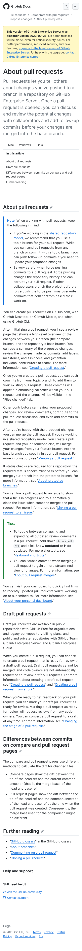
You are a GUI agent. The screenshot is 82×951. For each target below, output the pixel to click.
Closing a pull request (27, 858)
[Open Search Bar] (66, 6)
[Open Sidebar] (5, 17)
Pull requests (18, 14)
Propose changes (21, 19)
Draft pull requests (24, 614)
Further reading (21, 831)
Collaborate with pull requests (49, 14)
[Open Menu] (75, 6)
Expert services (25, 936)
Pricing (7, 936)
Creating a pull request (47, 368)
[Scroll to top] (73, 942)
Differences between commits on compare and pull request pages (37, 745)
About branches (22, 847)
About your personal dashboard (28, 601)
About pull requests (49, 19)
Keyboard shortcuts (29, 555)
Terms (37, 932)
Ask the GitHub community (24, 892)
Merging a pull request (55, 458)
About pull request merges (35, 575)
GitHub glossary (23, 841)
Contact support (17, 897)
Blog (41, 936)
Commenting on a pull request (33, 852)
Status (61, 932)
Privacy (49, 932)
